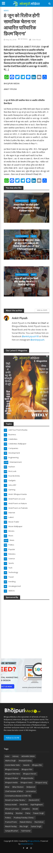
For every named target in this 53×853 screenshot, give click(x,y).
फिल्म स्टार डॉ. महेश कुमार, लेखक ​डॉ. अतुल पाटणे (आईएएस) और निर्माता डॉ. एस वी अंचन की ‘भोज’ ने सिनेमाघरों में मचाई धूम (26, 245)
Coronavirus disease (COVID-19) (17, 796)
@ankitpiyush (37, 339)
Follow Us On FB (12, 738)
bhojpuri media (11, 782)
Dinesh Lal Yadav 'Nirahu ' (15, 800)
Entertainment (22, 201)
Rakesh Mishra (26, 822)
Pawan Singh (38, 813)
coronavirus (31, 791)
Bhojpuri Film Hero (12, 774)
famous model (11, 804)
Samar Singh (36, 826)
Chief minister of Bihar (14, 791)
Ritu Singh (24, 826)
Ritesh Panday (11, 826)
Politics (8, 818)
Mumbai (19, 813)
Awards (26, 765)
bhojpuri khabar (11, 778)
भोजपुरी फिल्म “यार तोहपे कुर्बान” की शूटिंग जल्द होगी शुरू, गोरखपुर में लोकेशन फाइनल (26, 207)
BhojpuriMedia (34, 841)
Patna (28, 813)
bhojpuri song (41, 782)
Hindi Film (24, 804)
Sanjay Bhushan (11, 831)
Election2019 (34, 800)
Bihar (7, 787)
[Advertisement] (26, 628)
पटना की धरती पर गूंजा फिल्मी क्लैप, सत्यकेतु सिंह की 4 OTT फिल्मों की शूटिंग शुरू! (26, 281)
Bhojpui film (37, 765)
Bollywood (31, 787)
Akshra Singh (10, 760)
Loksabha (26, 809)
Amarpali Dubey (25, 760)
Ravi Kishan (39, 822)
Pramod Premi (11, 822)
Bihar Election (18, 787)
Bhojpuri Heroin (29, 774)
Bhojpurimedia (27, 778)
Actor (7, 756)
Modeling (9, 813)
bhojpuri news (26, 782)
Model (35, 809)
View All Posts (42, 310)
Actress (15, 756)
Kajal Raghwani (37, 804)
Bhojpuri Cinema (12, 769)
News (6, 10)
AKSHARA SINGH (28, 756)
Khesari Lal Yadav (12, 809)
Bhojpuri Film (27, 769)
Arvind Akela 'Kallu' (12, 765)
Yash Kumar (26, 831)
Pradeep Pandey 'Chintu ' (24, 818)
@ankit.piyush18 (30, 336)
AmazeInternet (27, 844)
